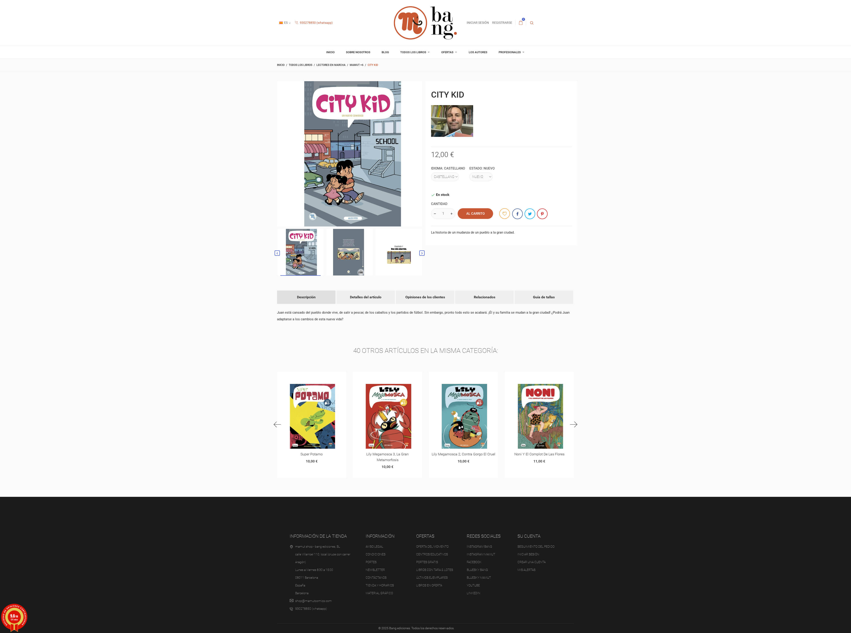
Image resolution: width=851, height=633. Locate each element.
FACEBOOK (474, 562)
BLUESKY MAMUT (479, 577)
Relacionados (484, 297)
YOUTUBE (473, 585)
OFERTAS (447, 52)
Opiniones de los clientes (425, 297)
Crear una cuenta (531, 562)
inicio (330, 52)
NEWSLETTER (375, 570)
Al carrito (475, 214)
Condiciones (375, 554)
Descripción (306, 297)
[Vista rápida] (306, 377)
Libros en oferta (429, 585)
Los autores (478, 52)
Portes (371, 562)
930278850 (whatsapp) (316, 22)
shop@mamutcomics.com (313, 601)
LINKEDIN (473, 593)
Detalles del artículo (365, 297)
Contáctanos (376, 577)
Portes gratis (427, 562)
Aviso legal (374, 546)
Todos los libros (413, 52)
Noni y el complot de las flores (463, 454)
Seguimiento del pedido (535, 546)
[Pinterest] (542, 213)
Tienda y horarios (380, 585)
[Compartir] (517, 213)
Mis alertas (526, 570)
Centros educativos (432, 554)
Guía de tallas (544, 297)
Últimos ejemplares (432, 577)
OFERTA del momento (432, 546)
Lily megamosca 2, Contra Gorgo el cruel (387, 454)
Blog (385, 52)
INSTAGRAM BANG (479, 546)
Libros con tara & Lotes (434, 570)
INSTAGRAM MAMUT (481, 554)
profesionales (510, 52)
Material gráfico (379, 593)
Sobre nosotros (358, 52)
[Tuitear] (530, 213)
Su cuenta (529, 536)
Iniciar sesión (528, 554)
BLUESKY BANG (477, 570)
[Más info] (317, 377)
